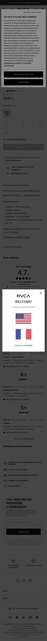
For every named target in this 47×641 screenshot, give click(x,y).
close (41, 293)
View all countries (24, 346)
